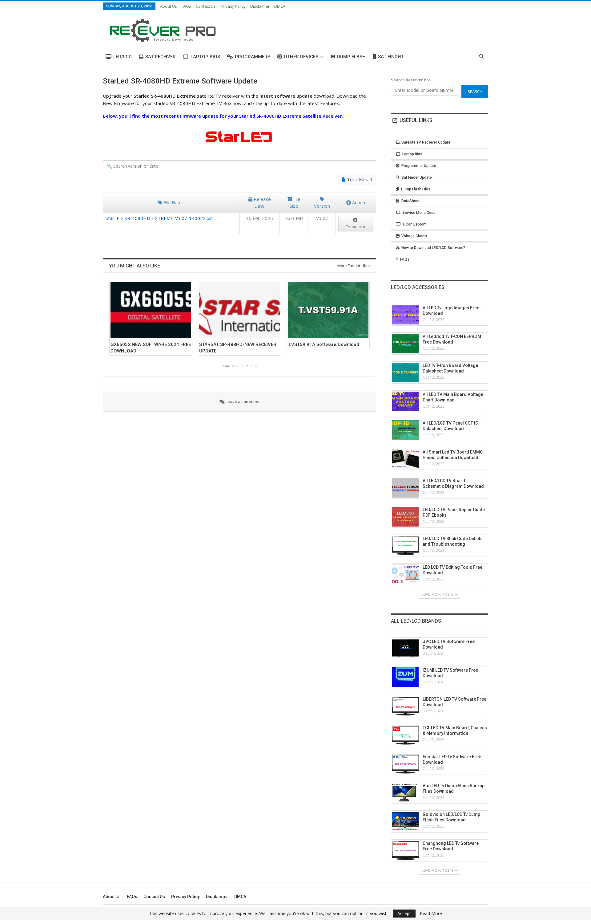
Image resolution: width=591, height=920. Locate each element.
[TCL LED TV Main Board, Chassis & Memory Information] (405, 735)
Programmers (252, 56)
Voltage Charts (414, 236)
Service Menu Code (419, 212)
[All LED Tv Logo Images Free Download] (405, 315)
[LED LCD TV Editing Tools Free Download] (405, 574)
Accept (404, 913)
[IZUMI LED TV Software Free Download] (405, 677)
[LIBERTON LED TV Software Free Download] (405, 706)
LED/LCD (122, 56)
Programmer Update (418, 166)
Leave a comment (242, 401)
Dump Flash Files (415, 189)
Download (356, 226)
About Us (168, 6)
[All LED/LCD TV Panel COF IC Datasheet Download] (405, 430)
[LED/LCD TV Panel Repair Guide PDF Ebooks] (405, 517)
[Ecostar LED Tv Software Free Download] (405, 764)
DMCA (279, 6)
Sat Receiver (160, 56)
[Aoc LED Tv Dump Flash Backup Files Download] (405, 793)
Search (475, 91)
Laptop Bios (205, 56)
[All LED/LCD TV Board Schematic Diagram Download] (405, 488)
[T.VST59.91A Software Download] (328, 310)
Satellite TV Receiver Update (425, 142)
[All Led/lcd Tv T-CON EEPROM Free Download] (405, 343)
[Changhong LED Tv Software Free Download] (405, 850)
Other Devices (301, 56)
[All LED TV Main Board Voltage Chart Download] (405, 401)
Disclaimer (260, 6)
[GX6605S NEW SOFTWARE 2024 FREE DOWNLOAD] (151, 310)
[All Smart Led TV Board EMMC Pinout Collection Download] (405, 459)
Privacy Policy (233, 6)
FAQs (186, 6)
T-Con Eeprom (414, 224)
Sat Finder (390, 56)
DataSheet (410, 201)
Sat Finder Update (416, 177)
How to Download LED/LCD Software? (433, 248)
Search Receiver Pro (411, 80)
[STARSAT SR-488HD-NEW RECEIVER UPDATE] (239, 310)
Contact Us (206, 6)
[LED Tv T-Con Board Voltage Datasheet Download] (405, 372)
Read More (431, 913)
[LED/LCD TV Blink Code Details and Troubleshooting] (405, 546)
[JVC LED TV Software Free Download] (405, 648)
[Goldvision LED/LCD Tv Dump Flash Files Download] (405, 821)
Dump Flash (351, 56)
